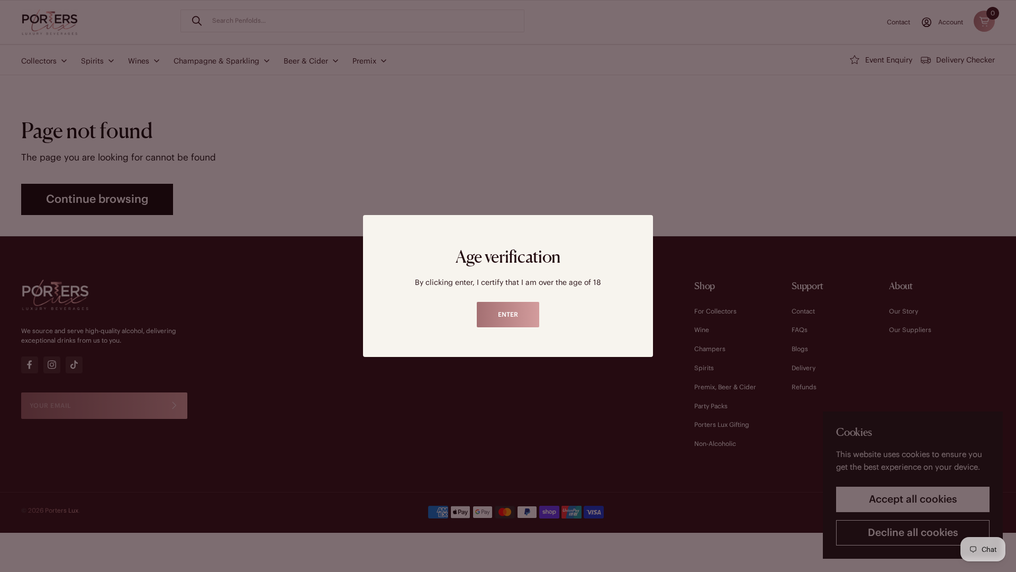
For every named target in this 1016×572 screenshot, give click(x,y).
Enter (508, 314)
